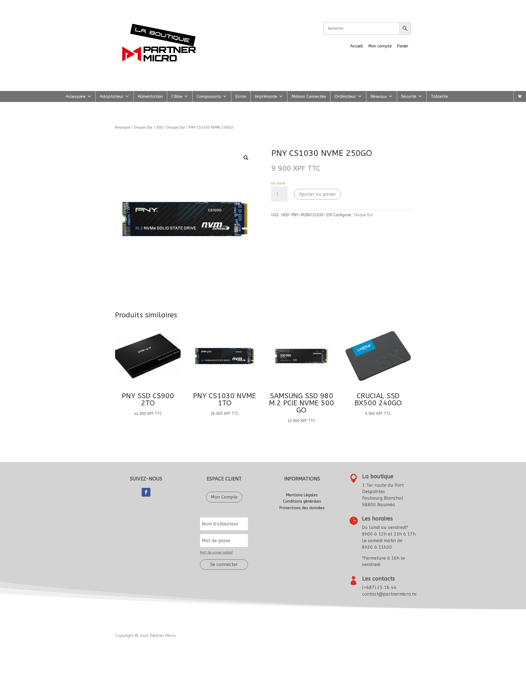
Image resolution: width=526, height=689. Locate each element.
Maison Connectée (308, 96)
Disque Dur (176, 127)
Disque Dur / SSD (148, 127)
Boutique (122, 127)
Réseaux (378, 96)
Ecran (240, 96)
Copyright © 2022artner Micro (145, 635)
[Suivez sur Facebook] (146, 492)
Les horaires (377, 519)
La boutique (377, 476)
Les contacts (378, 579)
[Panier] (520, 96)
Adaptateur (112, 96)
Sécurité (408, 96)
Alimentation (150, 96)
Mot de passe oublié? (216, 552)
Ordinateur (345, 96)
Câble (176, 96)
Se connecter (224, 564)
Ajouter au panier (317, 194)
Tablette (439, 96)
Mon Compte (224, 497)
